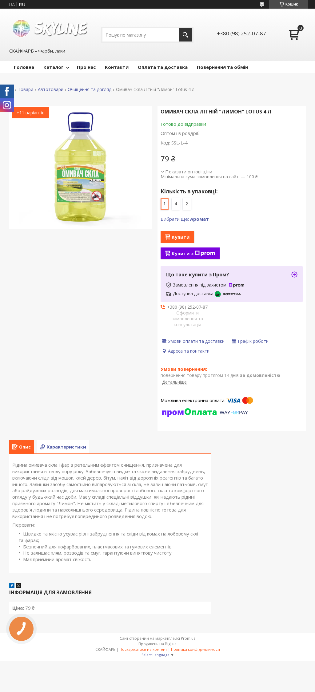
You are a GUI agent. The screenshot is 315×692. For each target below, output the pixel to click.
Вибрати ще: (185, 219)
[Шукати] (185, 35)
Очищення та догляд (89, 89)
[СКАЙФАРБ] (50, 28)
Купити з (182, 253)
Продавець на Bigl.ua (157, 644)
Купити (180, 237)
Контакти (117, 67)
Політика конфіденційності (195, 649)
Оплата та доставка (163, 67)
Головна (24, 67)
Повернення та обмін (222, 67)
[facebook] (11, 586)
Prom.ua (188, 638)
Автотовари (50, 89)
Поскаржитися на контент (143, 649)
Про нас (86, 67)
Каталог (53, 67)
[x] (18, 586)
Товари (25, 89)
